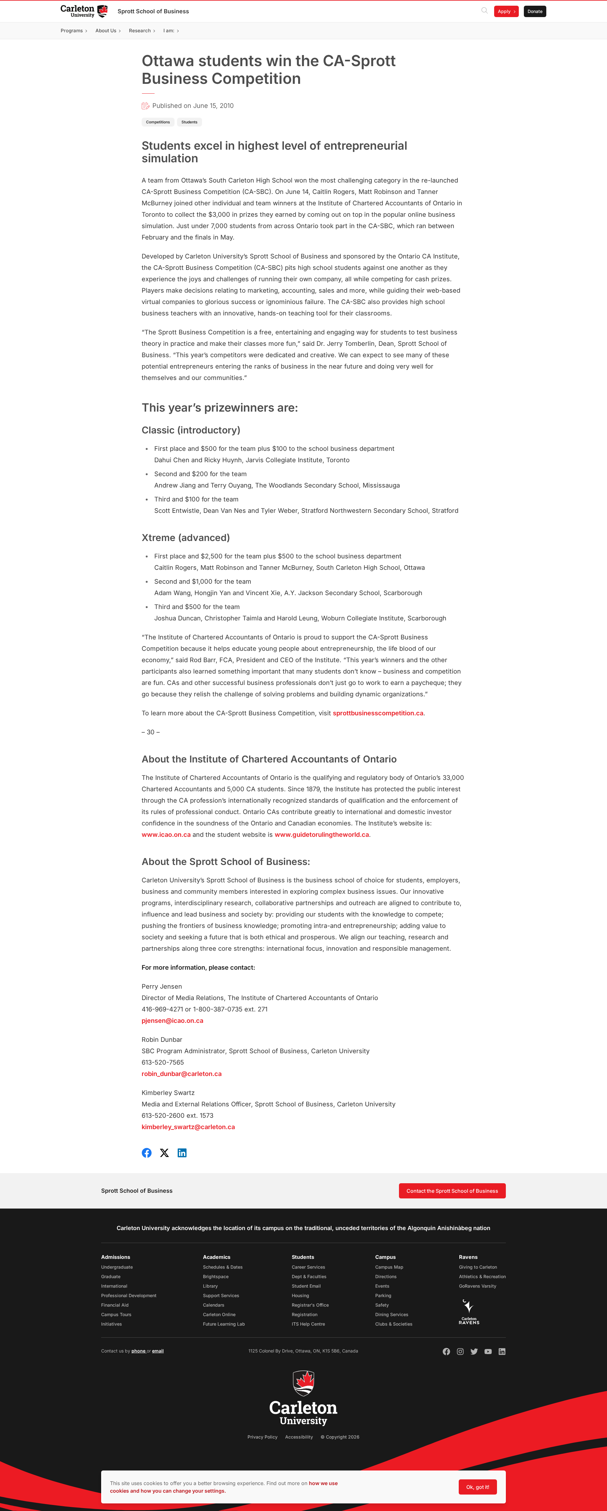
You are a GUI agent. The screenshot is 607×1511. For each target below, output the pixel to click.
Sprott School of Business (153, 11)
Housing (300, 1295)
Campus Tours (116, 1314)
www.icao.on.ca (166, 834)
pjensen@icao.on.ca (172, 1020)
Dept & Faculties (309, 1276)
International (114, 1286)
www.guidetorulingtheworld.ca (322, 834)
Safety (382, 1305)
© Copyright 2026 (340, 1436)
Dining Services (391, 1314)
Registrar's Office (310, 1305)
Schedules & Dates (223, 1267)
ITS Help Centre (308, 1324)
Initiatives (111, 1324)
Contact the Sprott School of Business (452, 1191)
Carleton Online (219, 1314)
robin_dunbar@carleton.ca (182, 1074)
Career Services (308, 1267)
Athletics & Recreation (482, 1276)
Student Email (306, 1286)
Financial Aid (115, 1305)
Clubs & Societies (394, 1324)
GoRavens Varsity (477, 1286)
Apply (504, 11)
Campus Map (389, 1267)
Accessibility (299, 1436)
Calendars (213, 1305)
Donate (535, 11)
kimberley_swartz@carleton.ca (188, 1127)
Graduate (110, 1276)
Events (382, 1286)
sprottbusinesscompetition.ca (378, 713)
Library (210, 1286)
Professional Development (128, 1295)
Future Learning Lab (224, 1324)
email (158, 1350)
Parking (383, 1295)
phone (139, 1350)
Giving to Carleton (478, 1267)
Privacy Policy (263, 1436)
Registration (304, 1314)
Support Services (221, 1295)
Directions (386, 1276)
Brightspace (216, 1276)
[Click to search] (484, 11)
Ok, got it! (477, 1487)
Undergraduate (117, 1267)
